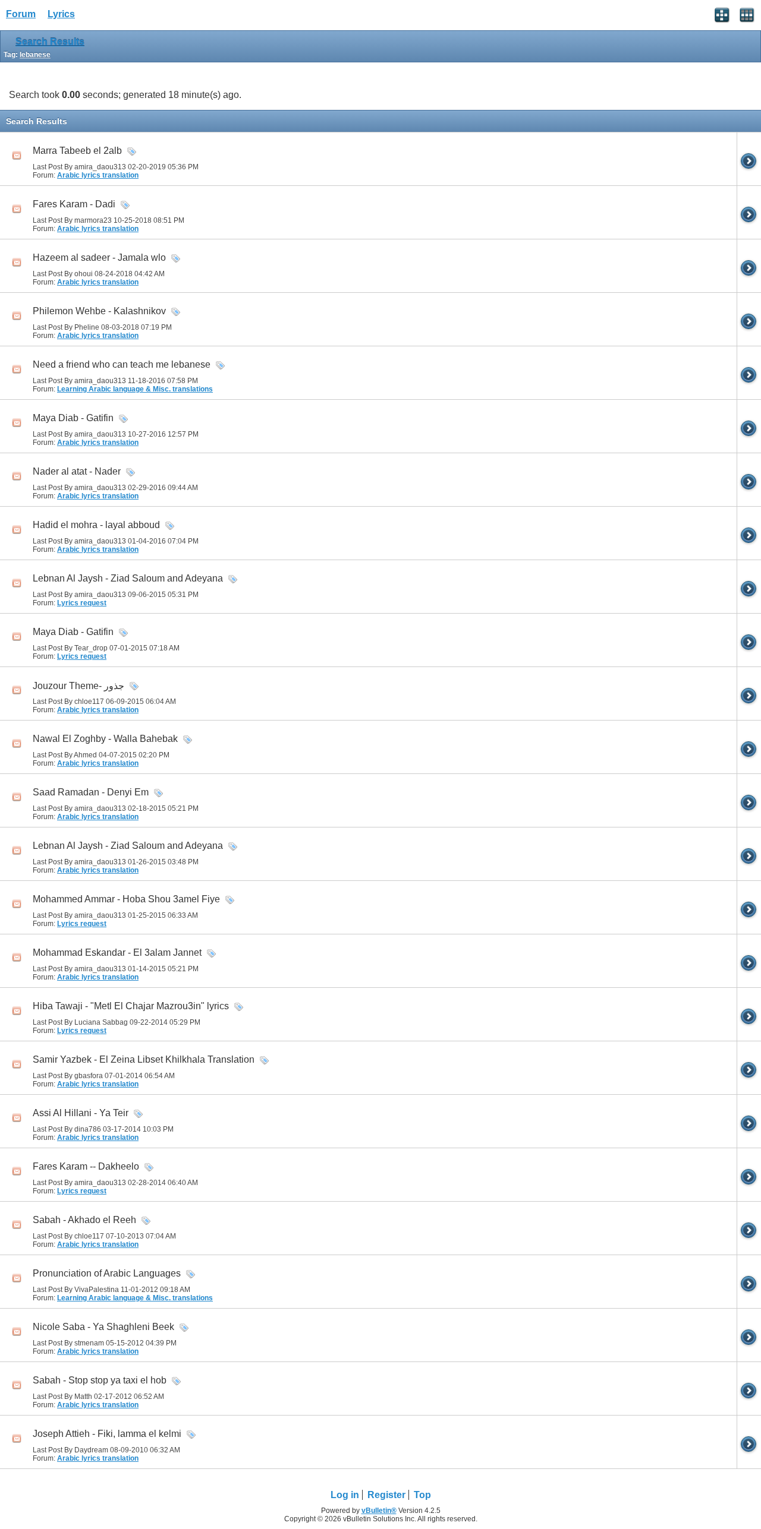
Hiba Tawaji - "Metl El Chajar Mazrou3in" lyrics (131, 1006)
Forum (21, 14)
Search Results (49, 42)
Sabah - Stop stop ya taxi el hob (99, 1380)
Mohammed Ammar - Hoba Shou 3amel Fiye (126, 899)
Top (422, 1495)
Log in (345, 1495)
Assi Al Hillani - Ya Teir (80, 1113)
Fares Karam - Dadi (74, 204)
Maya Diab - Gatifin (73, 418)
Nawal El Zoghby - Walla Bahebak (105, 739)
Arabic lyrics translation (98, 175)
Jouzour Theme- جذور (78, 686)
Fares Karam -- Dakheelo (86, 1166)
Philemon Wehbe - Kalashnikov (99, 311)
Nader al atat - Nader (77, 471)
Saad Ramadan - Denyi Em (91, 792)
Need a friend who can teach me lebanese (121, 364)
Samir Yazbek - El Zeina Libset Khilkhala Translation (143, 1059)
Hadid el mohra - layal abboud (96, 525)
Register (386, 1495)
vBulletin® (379, 1510)
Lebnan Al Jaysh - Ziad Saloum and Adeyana (128, 578)
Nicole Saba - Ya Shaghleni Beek (103, 1327)
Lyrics (61, 14)
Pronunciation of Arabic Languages (107, 1273)
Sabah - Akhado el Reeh (84, 1220)
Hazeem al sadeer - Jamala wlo (99, 257)
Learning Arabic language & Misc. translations (135, 389)
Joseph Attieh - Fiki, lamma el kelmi (107, 1434)
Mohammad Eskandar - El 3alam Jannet (117, 952)
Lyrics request (81, 603)
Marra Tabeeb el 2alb (77, 151)
